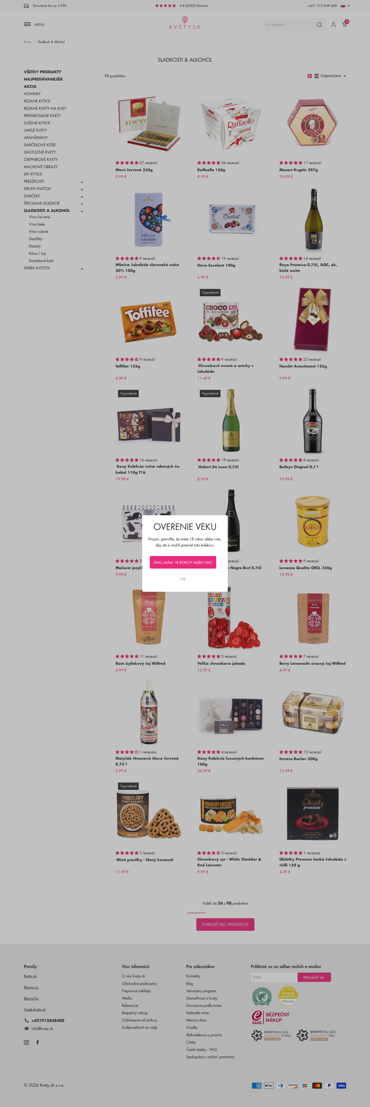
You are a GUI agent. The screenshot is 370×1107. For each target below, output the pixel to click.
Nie (183, 579)
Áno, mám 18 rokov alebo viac (183, 562)
